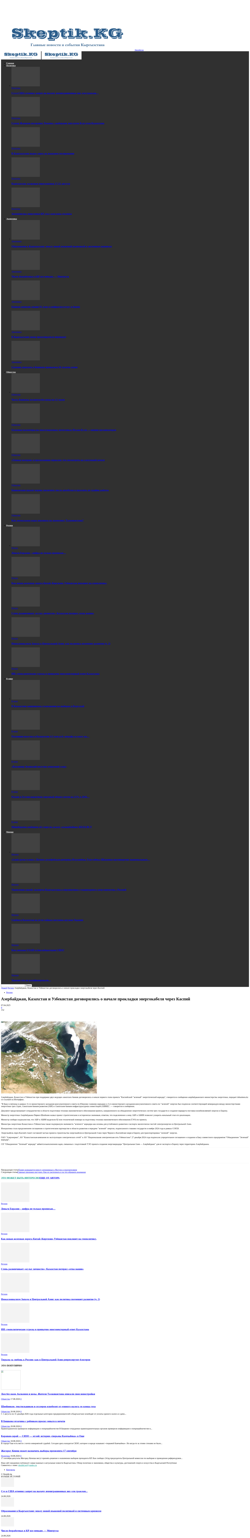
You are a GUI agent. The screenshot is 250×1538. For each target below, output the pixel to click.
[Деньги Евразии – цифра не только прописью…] (25, 545)
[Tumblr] (70, 1014)
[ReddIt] (61, 1014)
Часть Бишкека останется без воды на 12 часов (38, 399)
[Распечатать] (126, 1014)
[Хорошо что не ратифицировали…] (25, 973)
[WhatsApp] (42, 1014)
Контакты (10, 1470)
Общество (11, 372)
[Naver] (107, 1014)
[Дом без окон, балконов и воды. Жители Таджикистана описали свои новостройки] (11, 1389)
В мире (9, 679)
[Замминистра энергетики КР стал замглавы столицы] (25, 206)
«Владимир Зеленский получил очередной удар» (39, 766)
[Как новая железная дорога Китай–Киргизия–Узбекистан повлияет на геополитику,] (25, 576)
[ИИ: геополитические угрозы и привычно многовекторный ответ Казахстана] (25, 666)
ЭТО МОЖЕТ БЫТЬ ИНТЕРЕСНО (20, 1178)
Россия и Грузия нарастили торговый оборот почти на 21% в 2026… (50, 796)
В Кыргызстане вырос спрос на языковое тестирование (42, 153)
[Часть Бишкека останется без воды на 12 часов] (25, 392)
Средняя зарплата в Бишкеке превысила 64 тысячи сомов (44, 367)
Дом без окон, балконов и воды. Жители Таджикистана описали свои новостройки (48, 1394)
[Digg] (98, 1014)
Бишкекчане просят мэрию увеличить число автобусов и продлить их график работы (60, 490)
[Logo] (21, 59)
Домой (4, 988)
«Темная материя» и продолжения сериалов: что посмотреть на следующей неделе (58, 460)
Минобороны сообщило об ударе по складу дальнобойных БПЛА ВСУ (51, 827)
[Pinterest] (33, 1014)
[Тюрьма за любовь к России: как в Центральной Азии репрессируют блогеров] (15, 1352)
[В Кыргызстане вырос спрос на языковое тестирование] (25, 146)
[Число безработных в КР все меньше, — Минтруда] (25, 269)
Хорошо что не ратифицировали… (31, 980)
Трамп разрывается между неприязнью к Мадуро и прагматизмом (47, 1170)
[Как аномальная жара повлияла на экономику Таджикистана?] (25, 513)
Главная (10, 63)
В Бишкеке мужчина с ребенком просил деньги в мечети (33, 1421)
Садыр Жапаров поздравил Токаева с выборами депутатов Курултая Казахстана (57, 123)
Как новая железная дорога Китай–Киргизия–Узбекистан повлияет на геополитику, (59, 583)
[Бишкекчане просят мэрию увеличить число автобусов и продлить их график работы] (25, 483)
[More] (135, 1014)
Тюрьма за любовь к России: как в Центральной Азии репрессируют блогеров (45, 1359)
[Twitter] (24, 1014)
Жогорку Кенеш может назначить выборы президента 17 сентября (38, 1450)
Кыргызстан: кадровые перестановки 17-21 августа (40, 183)
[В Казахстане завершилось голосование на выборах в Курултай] (25, 699)
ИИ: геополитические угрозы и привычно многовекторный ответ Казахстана (55, 673)
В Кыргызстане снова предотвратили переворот (38, 336)
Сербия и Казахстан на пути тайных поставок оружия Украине (47, 920)
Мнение (10, 832)
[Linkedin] (52, 1014)
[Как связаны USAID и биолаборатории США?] (25, 943)
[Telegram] (80, 1014)
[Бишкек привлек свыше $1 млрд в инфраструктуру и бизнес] (25, 299)
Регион (9, 525)
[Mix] (89, 1014)
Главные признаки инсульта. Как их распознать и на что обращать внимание (51, 1172)
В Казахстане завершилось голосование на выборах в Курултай (47, 706)
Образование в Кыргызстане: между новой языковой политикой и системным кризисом (61, 246)
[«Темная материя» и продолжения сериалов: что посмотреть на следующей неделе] (25, 452)
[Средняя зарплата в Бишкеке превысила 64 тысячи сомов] (25, 360)
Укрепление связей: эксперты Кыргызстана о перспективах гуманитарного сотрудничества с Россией (68, 889)
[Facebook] (5, 1014)
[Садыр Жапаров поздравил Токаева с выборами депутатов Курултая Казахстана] (25, 116)
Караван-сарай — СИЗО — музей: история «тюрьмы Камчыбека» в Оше (42, 1436)
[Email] (117, 1014)
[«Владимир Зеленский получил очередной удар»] (25, 759)
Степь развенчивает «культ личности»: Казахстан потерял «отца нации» (52, 613)
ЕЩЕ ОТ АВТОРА (50, 1178)
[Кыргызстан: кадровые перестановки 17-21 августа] (25, 176)
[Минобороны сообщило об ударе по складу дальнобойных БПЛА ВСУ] (25, 820)
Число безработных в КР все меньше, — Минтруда (40, 276)
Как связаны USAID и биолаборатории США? (37, 950)
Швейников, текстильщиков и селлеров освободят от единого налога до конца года (48, 1406)
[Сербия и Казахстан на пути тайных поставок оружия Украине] (25, 912)
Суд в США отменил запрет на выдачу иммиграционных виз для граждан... (44, 1491)
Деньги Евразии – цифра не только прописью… (38, 552)
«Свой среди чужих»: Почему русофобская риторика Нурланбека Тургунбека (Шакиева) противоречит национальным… (80, 859)
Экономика (11, 219)
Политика (11, 65)
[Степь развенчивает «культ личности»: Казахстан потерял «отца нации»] (25, 606)
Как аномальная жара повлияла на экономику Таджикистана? (47, 520)
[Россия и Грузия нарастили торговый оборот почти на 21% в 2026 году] (25, 789)
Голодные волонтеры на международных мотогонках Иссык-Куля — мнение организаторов (63, 429)
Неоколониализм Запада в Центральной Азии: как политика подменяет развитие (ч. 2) (60, 643)
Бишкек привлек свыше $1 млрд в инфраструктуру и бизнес (45, 306)
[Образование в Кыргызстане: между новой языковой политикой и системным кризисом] (25, 239)
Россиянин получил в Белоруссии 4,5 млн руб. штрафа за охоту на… (50, 736)
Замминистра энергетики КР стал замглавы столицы (41, 213)
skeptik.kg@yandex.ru (27, 1465)
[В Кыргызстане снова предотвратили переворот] (25, 329)
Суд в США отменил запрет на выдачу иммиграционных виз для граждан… (55, 93)
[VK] (14, 1014)
